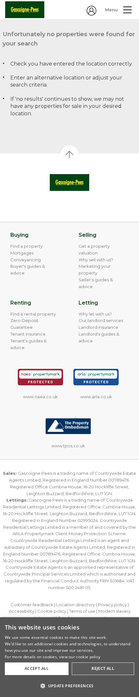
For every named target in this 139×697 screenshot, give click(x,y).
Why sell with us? (96, 259)
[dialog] (69, 657)
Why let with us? (95, 314)
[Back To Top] (69, 154)
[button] (69, 686)
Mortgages (22, 252)
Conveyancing (25, 259)
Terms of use (82, 611)
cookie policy (88, 657)
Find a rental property (33, 314)
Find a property (26, 246)
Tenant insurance (28, 334)
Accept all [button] (37, 668)
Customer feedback (32, 604)
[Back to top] (69, 182)
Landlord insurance (98, 327)
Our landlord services (101, 320)
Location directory (75, 604)
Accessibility (21, 611)
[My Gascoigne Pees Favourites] (91, 14)
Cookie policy (51, 611)
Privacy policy (112, 604)
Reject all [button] (102, 668)
